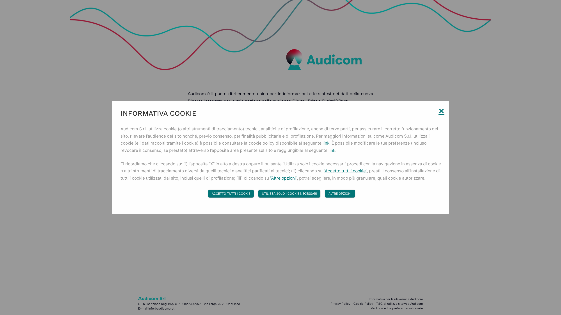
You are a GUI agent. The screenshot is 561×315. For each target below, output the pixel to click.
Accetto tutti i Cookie (231, 193)
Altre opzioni (340, 193)
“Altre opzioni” (283, 178)
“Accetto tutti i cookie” (345, 170)
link (326, 143)
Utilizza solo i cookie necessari (289, 193)
